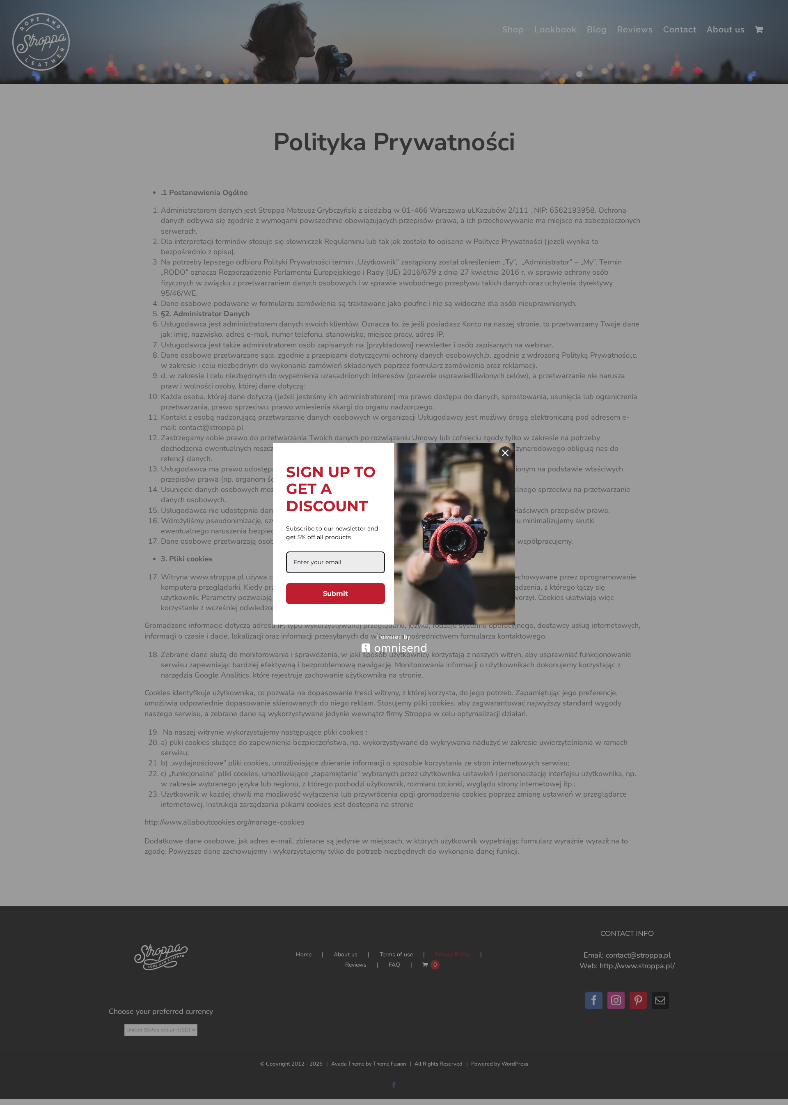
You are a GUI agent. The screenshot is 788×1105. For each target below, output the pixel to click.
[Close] (505, 453)
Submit (335, 593)
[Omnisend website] (394, 643)
